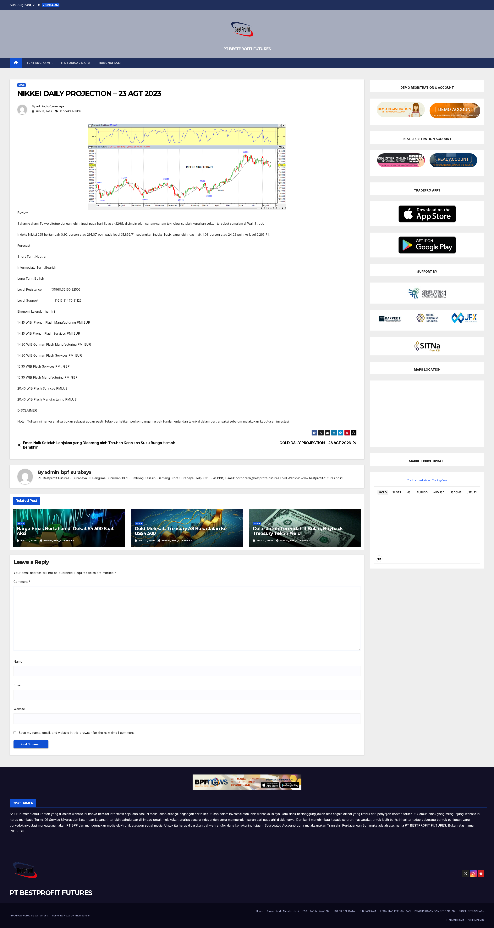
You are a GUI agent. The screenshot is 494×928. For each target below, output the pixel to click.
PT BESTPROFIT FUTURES (247, 48)
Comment (22, 582)
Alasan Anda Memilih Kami (283, 911)
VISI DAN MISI (476, 919)
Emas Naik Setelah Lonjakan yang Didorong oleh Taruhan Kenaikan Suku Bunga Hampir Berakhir (99, 445)
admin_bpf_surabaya (50, 106)
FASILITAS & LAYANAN (316, 911)
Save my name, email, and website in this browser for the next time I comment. (76, 733)
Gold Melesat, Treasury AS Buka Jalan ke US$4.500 (181, 531)
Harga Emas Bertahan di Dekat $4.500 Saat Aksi (65, 531)
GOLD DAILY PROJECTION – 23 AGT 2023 (315, 443)
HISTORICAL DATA (75, 63)
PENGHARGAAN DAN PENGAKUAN (434, 911)
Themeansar (82, 915)
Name (18, 661)
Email (17, 685)
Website (19, 709)
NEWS (22, 85)
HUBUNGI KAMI (110, 63)
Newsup (65, 915)
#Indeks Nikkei (70, 111)
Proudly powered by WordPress (29, 915)
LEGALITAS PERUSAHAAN (395, 911)
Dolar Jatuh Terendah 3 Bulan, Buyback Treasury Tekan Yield (298, 531)
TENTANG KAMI (38, 63)
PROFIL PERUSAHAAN (471, 911)
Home (259, 911)
